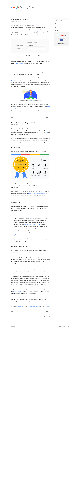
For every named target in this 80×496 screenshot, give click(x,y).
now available (19, 78)
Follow (62, 40)
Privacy (64, 326)
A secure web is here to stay (20, 19)
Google (60, 326)
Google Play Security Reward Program (40, 269)
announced (16, 257)
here (38, 239)
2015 (42, 132)
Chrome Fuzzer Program (18, 291)
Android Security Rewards (34, 306)
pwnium (35, 232)
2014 (39, 132)
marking (43, 31)
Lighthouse (22, 80)
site (45, 284)
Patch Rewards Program (23, 197)
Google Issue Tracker (19, 239)
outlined (31, 218)
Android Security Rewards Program (32, 224)
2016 (47, 132)
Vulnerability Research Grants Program (36, 193)
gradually (39, 31)
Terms (68, 326)
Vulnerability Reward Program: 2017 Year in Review (27, 123)
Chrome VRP (20, 306)
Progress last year (20, 63)
